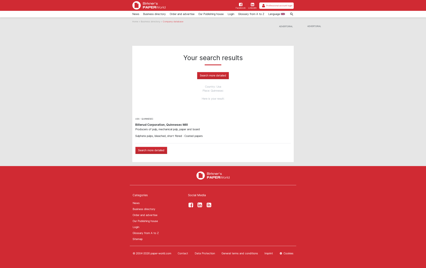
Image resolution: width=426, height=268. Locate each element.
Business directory (154, 14)
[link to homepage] (149, 5)
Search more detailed (213, 75)
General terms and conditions (239, 253)
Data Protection (205, 253)
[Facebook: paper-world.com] (189, 205)
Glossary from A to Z (251, 14)
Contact (183, 253)
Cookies (288, 253)
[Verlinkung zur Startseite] (213, 175)
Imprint (268, 253)
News (135, 14)
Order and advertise (182, 14)
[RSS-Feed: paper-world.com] (208, 205)
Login (231, 14)
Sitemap (138, 239)
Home (135, 21)
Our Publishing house (211, 14)
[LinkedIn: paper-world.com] (199, 205)
